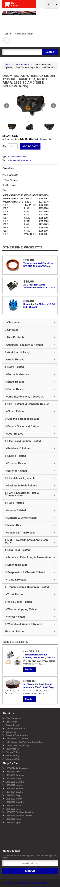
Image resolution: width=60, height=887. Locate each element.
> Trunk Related (14, 594)
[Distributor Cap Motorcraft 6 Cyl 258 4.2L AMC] (13, 305)
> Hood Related (14, 503)
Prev (6, 105)
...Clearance (12, 322)
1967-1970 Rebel (13, 819)
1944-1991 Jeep (13, 795)
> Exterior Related (16, 470)
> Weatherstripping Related (21, 609)
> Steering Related (16, 564)
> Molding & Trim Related (20, 532)
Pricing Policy (13, 752)
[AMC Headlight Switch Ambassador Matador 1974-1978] (13, 285)
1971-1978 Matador (15, 802)
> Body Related (14, 367)
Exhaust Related (15, 631)
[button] (30, 139)
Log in (7, 34)
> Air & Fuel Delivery (17, 352)
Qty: (4, 146)
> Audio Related (14, 359)
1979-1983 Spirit (13, 822)
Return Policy (12, 755)
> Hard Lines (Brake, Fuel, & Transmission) (22, 494)
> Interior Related (15, 510)
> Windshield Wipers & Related (24, 624)
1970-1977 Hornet (14, 785)
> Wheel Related (15, 616)
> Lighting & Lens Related (21, 517)
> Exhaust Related (16, 463)
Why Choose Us (13, 718)
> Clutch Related (15, 411)
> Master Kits (13, 525)
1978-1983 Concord (15, 775)
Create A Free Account (17, 735)
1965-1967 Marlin (14, 799)
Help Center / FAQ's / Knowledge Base (24, 742)
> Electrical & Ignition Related (23, 441)
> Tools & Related (16, 579)
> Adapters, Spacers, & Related (24, 344)
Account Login (13, 725)
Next (53, 105)
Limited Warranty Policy (17, 745)
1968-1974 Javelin (14, 792)
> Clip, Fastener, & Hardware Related (27, 404)
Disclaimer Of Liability (17, 738)
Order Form (11, 722)
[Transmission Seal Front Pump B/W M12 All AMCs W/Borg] (13, 265)
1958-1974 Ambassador (17, 768)
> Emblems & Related (18, 448)
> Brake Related (14, 381)
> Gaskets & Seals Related (21, 485)
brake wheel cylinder (17, 156)
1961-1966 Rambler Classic (19, 815)
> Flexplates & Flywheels (20, 478)
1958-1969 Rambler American (20, 812)
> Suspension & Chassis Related (25, 572)
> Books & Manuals (17, 374)
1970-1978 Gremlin (15, 782)
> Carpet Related (15, 389)
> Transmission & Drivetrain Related (27, 587)
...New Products (21, 64)
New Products (12, 749)
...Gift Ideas (12, 330)
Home (7, 64)
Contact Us (11, 732)
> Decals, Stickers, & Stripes (22, 426)
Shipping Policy (14, 759)
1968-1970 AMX (13, 772)
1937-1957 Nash (13, 805)
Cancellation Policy (15, 728)
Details (28, 669)
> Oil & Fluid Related (17, 550)
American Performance (20, 160)
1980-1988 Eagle (13, 778)
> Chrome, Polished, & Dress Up (24, 396)
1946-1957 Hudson (15, 788)
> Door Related (14, 433)
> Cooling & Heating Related (22, 418)
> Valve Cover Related (18, 602)
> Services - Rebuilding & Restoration (28, 557)
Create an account (24, 34)
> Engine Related (15, 456)
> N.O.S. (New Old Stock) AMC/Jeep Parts (26, 541)
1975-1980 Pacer (13, 809)
